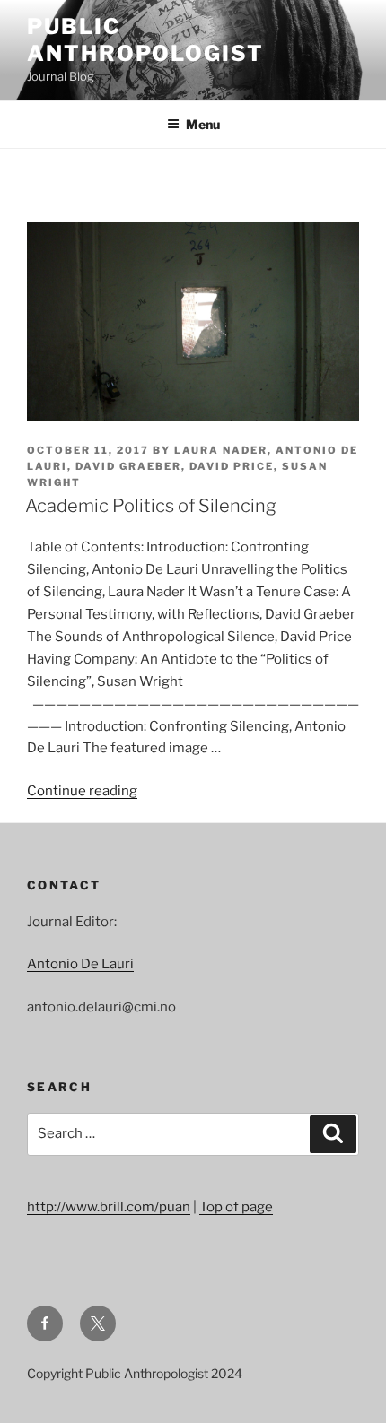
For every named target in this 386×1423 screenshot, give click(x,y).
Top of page (236, 1207)
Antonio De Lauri (80, 964)
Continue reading (82, 791)
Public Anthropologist (145, 39)
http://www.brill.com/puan (108, 1207)
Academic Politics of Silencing (150, 505)
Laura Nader (221, 450)
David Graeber (128, 466)
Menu (203, 124)
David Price (231, 466)
